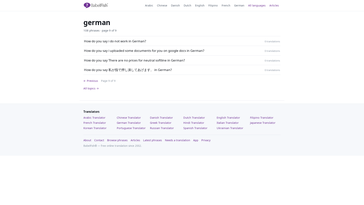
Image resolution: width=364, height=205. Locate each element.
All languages (257, 5)
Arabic (149, 5)
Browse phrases (117, 140)
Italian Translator (228, 123)
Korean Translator (95, 128)
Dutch (187, 5)
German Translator (129, 123)
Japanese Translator (262, 123)
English (200, 5)
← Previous (90, 81)
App (195, 140)
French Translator (94, 123)
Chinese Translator (129, 117)
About (87, 140)
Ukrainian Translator (230, 128)
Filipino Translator (261, 117)
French (226, 5)
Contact (99, 140)
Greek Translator (160, 123)
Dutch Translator (194, 117)
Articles (274, 5)
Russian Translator (162, 128)
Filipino (213, 5)
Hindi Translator (193, 123)
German (239, 5)
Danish (175, 5)
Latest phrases (152, 140)
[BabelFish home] (95, 5)
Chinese (162, 5)
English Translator (228, 117)
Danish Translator (161, 117)
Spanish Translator (195, 128)
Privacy (205, 140)
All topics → (91, 88)
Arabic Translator (94, 117)
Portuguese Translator (131, 128)
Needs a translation (177, 140)
